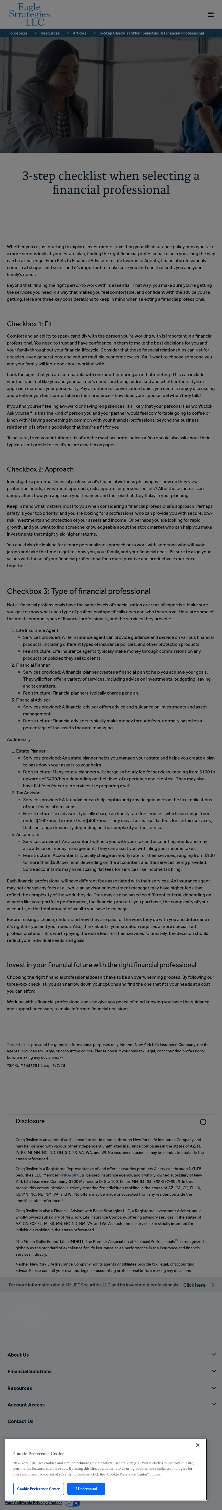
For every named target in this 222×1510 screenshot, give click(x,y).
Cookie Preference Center (38, 1489)
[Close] (197, 1445)
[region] (106, 1470)
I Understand (86, 1489)
